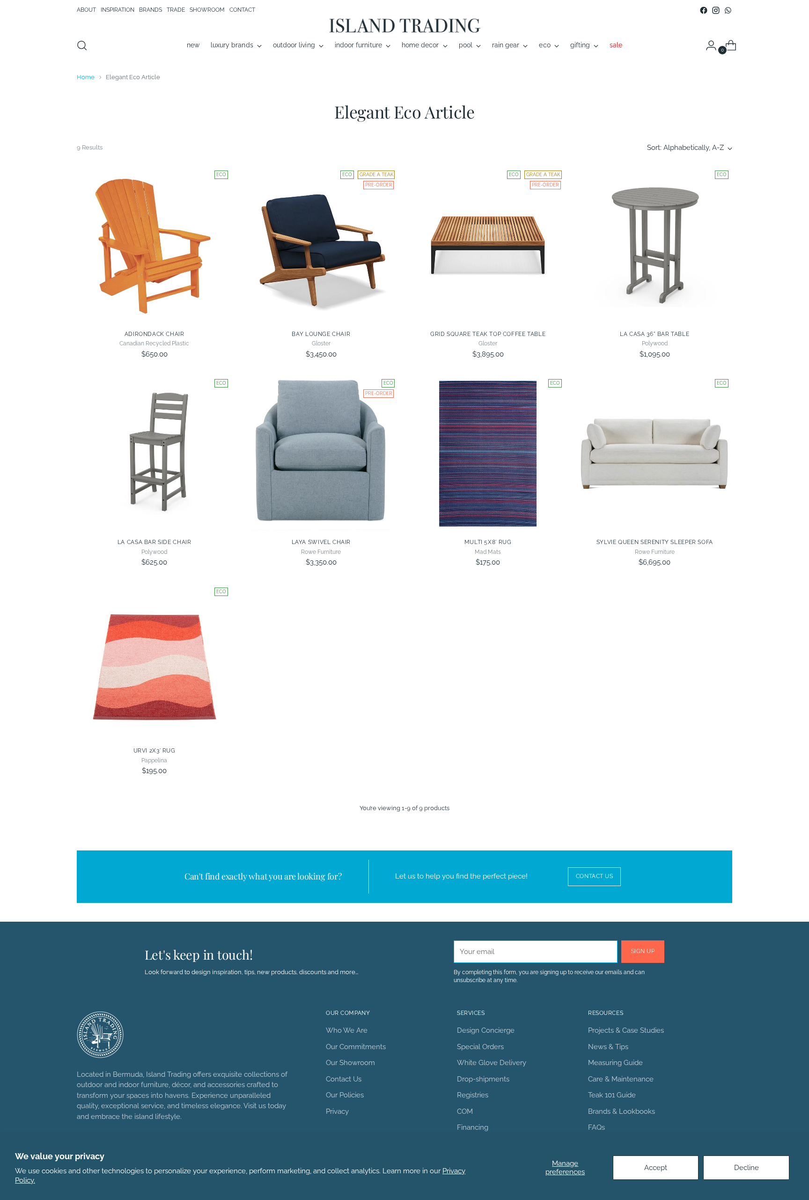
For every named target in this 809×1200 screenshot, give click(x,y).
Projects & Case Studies (626, 1030)
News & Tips (608, 1047)
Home (86, 77)
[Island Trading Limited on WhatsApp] (728, 10)
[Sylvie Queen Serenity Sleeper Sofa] (654, 452)
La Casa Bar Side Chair (154, 541)
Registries (472, 1095)
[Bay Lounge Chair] (320, 244)
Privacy (337, 1111)
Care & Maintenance (621, 1079)
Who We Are (347, 1030)
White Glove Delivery (491, 1062)
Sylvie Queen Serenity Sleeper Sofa (654, 541)
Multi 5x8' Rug (488, 541)
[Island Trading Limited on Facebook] (703, 10)
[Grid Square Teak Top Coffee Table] (487, 244)
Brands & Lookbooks (621, 1111)
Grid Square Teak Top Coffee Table (487, 333)
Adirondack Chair (154, 333)
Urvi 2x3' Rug (154, 750)
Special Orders (480, 1047)
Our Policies (345, 1095)
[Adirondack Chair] (154, 244)
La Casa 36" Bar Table (654, 333)
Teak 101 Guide (612, 1095)
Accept (655, 1167)
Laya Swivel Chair (321, 541)
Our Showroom (350, 1062)
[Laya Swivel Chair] (320, 452)
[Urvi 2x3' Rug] (154, 661)
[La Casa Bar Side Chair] (154, 452)
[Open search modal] (82, 45)
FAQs (596, 1127)
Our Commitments (356, 1047)
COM (465, 1111)
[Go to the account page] (707, 45)
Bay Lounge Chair (321, 333)
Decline (746, 1167)
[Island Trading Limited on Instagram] (716, 10)
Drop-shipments (483, 1079)
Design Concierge (486, 1030)
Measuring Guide (615, 1062)
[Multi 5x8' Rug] (487, 452)
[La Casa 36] (654, 244)
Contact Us (343, 1079)
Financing (472, 1127)
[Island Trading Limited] (404, 25)
